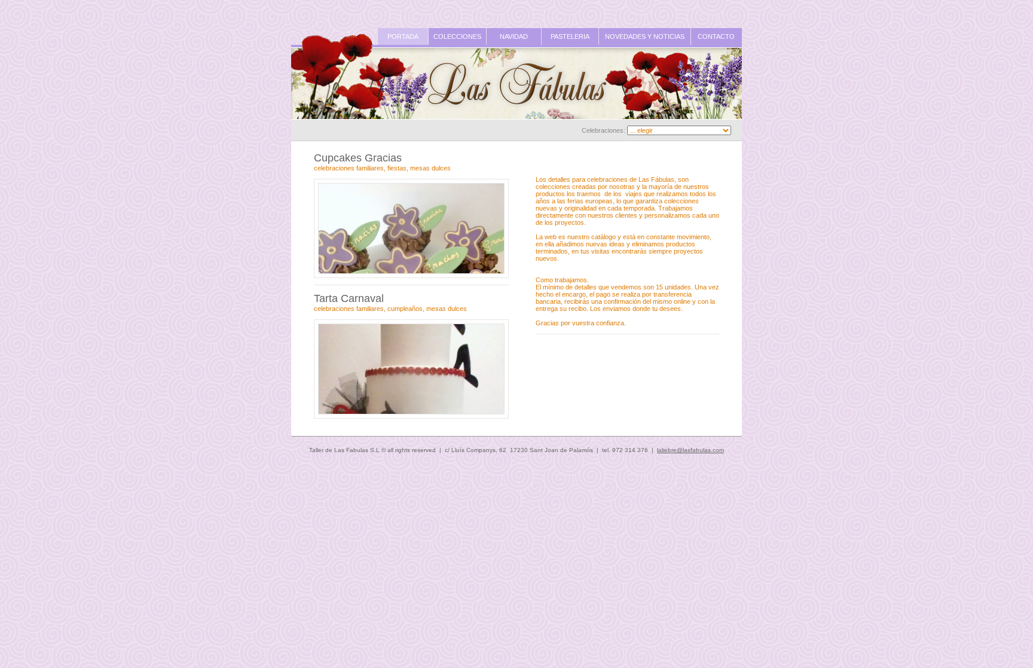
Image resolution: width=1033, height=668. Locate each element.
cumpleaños (405, 308)
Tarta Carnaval (349, 298)
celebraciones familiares (349, 168)
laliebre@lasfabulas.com (690, 450)
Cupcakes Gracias (358, 158)
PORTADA (402, 36)
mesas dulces (430, 168)
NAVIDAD (514, 36)
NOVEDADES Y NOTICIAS (644, 36)
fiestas (397, 168)
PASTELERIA (570, 36)
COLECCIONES (457, 36)
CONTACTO (716, 36)
